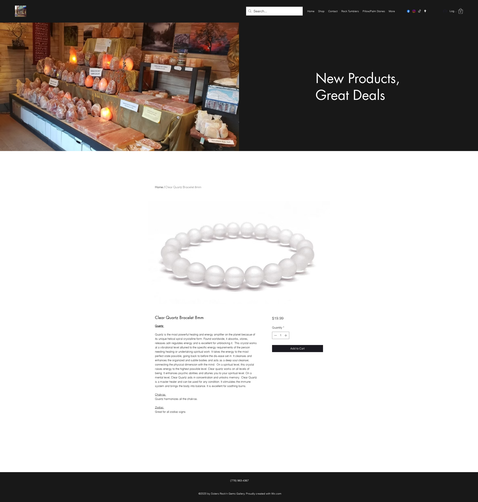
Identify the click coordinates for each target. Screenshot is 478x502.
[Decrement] (275, 335)
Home (159, 187)
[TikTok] (419, 11)
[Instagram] (414, 11)
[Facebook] (408, 11)
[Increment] (286, 335)
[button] (460, 11)
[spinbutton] (280, 335)
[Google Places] (425, 11)
